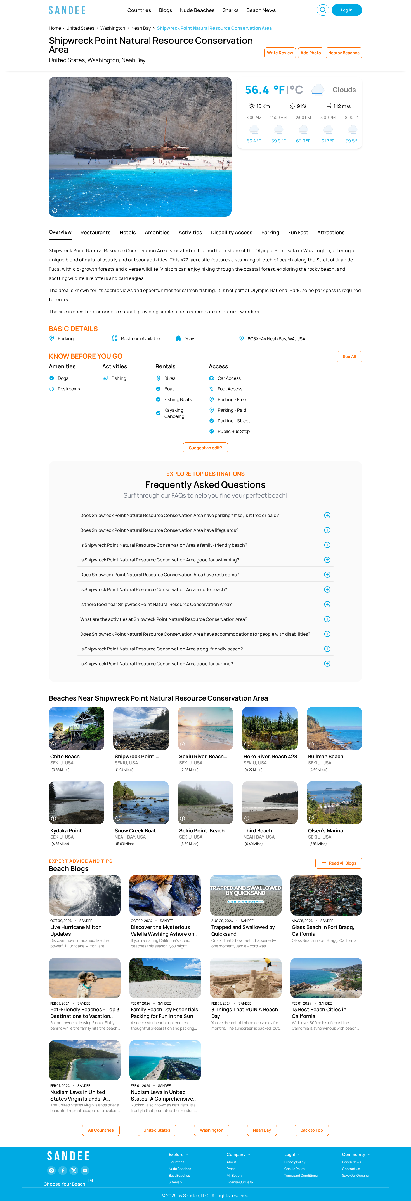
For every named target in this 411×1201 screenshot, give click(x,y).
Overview (60, 231)
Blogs (165, 10)
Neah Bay (141, 28)
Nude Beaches (197, 10)
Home (55, 28)
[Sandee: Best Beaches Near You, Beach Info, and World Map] (67, 10)
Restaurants (96, 232)
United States (80, 28)
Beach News (261, 10)
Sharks (231, 10)
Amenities (157, 232)
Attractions (331, 232)
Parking (270, 232)
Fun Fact (298, 232)
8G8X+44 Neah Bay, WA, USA (276, 339)
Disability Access (231, 232)
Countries (139, 10)
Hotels (128, 232)
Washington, (104, 60)
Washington (112, 28)
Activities (190, 232)
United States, (67, 60)
